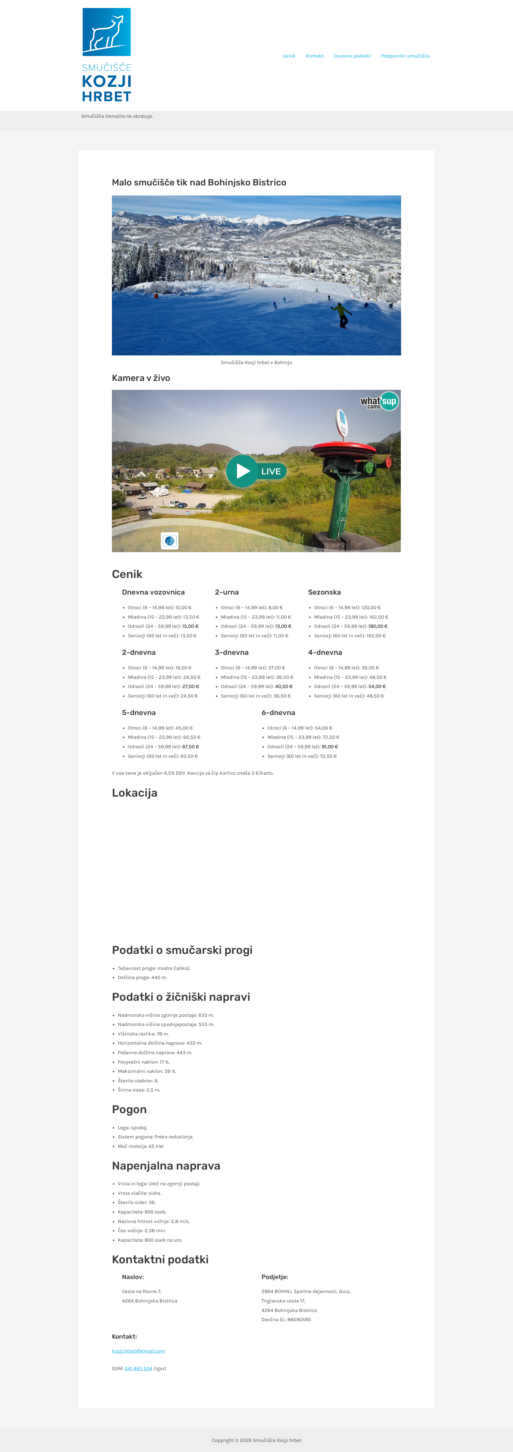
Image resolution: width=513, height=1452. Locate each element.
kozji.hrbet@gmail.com (138, 1351)
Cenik (289, 56)
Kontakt (315, 56)
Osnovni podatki (352, 56)
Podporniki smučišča (405, 56)
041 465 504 (139, 1368)
